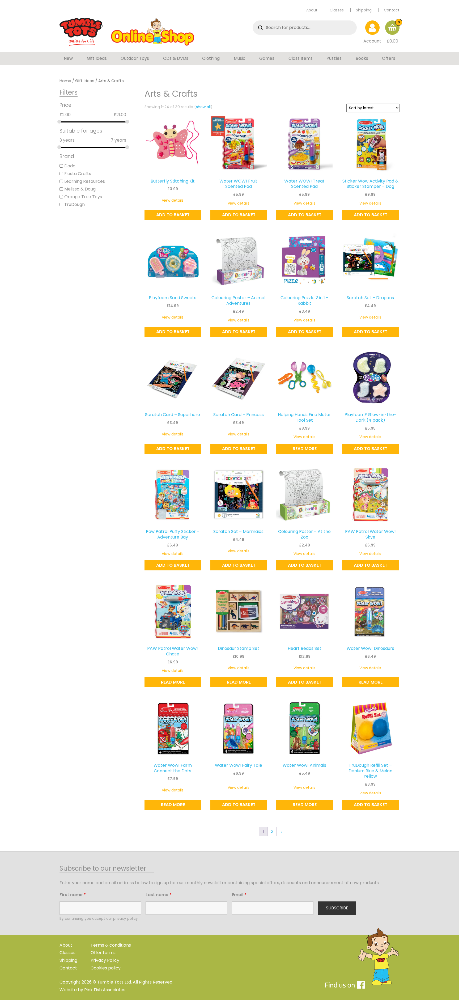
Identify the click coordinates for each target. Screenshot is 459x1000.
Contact (392, 10)
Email (239, 895)
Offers (388, 58)
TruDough (74, 204)
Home (65, 80)
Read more (305, 449)
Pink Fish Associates (104, 990)
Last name (159, 895)
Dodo (69, 166)
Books (362, 58)
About (311, 10)
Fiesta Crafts (77, 174)
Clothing (211, 58)
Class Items (300, 58)
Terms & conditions (111, 945)
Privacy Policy (105, 960)
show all (203, 106)
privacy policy (125, 918)
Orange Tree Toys (83, 197)
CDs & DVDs (175, 58)
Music (239, 58)
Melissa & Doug (80, 189)
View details (173, 200)
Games (266, 58)
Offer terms (103, 953)
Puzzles (334, 58)
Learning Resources (84, 181)
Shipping (364, 10)
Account (372, 41)
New (68, 58)
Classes (337, 10)
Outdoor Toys (135, 58)
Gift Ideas (97, 58)
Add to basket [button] (173, 215)
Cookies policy (106, 968)
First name (73, 895)
